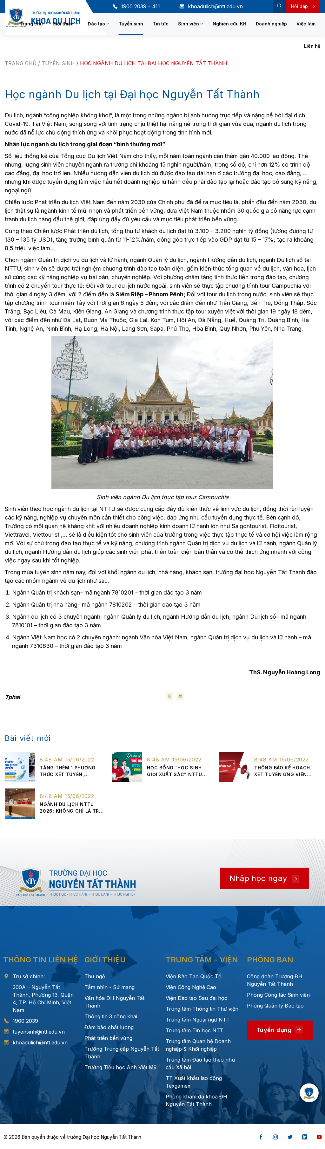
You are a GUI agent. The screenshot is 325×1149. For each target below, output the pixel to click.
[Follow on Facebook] (260, 1137)
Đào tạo (96, 23)
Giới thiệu (63, 23)
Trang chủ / (23, 63)
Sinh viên (188, 23)
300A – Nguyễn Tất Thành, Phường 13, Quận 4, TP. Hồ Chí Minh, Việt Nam (43, 998)
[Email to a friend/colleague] (180, 696)
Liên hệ (312, 46)
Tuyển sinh (131, 23)
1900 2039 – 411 (140, 6)
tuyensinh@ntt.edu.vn (39, 1032)
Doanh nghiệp (271, 23)
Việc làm (305, 23)
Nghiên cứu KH (229, 23)
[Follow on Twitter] (290, 1137)
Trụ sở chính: (29, 976)
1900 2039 (25, 1021)
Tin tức (161, 23)
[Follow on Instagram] (275, 1137)
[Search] (279, 6)
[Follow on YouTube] (319, 1137)
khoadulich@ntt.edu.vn (215, 6)
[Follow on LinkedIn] (304, 1137)
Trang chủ (31, 23)
